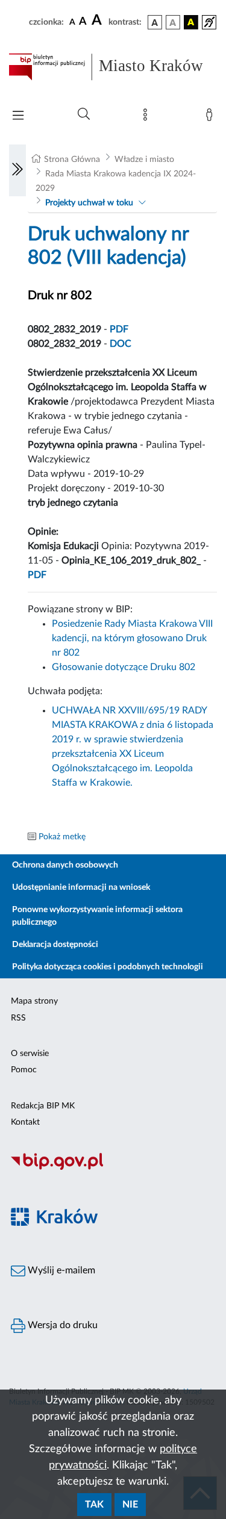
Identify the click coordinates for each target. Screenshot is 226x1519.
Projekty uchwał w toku (89, 203)
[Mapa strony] (147, 117)
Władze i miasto (144, 159)
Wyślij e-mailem (60, 1270)
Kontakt (25, 1122)
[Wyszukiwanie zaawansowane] (84, 114)
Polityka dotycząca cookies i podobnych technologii (107, 967)
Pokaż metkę (62, 837)
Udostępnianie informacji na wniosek (81, 887)
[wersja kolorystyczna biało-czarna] (173, 22)
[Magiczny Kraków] (113, 1223)
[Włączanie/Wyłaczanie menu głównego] (18, 116)
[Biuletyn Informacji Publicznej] (113, 1168)
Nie (130, 1504)
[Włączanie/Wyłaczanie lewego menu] (17, 170)
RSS (18, 1018)
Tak (94, 1504)
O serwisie (30, 1053)
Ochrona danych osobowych (65, 865)
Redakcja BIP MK (43, 1106)
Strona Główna (72, 159)
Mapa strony (34, 1001)
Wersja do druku (61, 1325)
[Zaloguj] (211, 117)
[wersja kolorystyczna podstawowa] (155, 22)
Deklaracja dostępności (55, 944)
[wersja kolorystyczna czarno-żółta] (191, 22)
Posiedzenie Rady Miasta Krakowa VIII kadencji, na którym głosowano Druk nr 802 (132, 638)
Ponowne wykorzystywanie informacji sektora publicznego (97, 916)
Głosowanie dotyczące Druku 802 (123, 667)
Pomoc (24, 1070)
